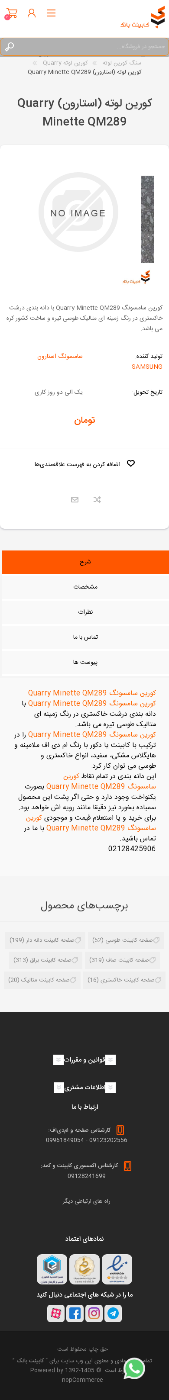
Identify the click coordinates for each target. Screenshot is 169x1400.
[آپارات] (56, 1313)
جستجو (9, 46)
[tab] (85, 563)
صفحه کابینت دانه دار (50, 940)
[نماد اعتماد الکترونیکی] (117, 1269)
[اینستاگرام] (94, 1313)
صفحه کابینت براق (51, 960)
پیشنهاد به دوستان (75, 500)
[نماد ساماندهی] (84, 1269)
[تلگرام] (113, 1313)
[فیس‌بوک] (75, 1313)
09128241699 (87, 1176)
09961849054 (65, 1140)
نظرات (85, 612)
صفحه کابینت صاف (127, 960)
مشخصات (85, 587)
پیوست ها (85, 662)
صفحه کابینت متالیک (45, 980)
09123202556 (108, 1140)
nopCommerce (82, 1380)
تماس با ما (85, 637)
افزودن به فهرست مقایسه (97, 500)
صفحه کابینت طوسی (129, 940)
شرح (85, 562)
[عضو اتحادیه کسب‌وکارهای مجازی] (52, 1269)
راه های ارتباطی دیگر (86, 1201)
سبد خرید (12, 13)
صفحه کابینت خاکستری (128, 980)
